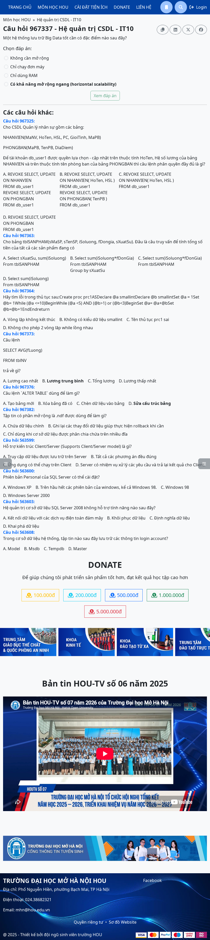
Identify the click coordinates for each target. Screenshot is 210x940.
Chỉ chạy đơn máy (27, 67)
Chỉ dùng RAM (24, 75)
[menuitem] (20, 7)
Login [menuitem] (198, 7)
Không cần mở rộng (29, 58)
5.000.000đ (105, 611)
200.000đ (82, 595)
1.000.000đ (167, 595)
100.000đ (40, 595)
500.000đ (124, 595)
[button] (166, 7)
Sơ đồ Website (122, 922)
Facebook (152, 880)
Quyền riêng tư (88, 922)
